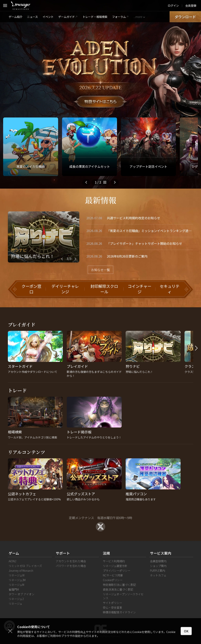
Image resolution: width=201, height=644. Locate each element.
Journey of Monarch (21, 570)
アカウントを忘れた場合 (71, 561)
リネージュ (15, 603)
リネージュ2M (17, 580)
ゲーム (14, 553)
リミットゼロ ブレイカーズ (25, 566)
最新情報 (100, 199)
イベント (48, 17)
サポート (63, 553)
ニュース (32, 17)
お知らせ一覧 (100, 269)
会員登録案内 (158, 561)
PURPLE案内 (157, 570)
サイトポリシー (112, 603)
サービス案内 (160, 553)
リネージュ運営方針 (115, 566)
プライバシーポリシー (116, 570)
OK (186, 631)
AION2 (12, 561)
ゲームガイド (66, 17)
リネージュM (16, 585)
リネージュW (17, 575)
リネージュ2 (16, 599)
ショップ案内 (158, 566)
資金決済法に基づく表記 (118, 589)
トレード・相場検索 (95, 17)
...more (138, 17)
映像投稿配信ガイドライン (119, 612)
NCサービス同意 (113, 575)
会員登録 (190, 5)
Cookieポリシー (112, 580)
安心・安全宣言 (112, 607)
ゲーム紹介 (15, 17)
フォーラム (119, 17)
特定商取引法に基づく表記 (119, 585)
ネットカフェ (158, 575)
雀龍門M (14, 589)
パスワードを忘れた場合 (71, 566)
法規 (106, 553)
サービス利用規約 (114, 561)
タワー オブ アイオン (21, 594)
